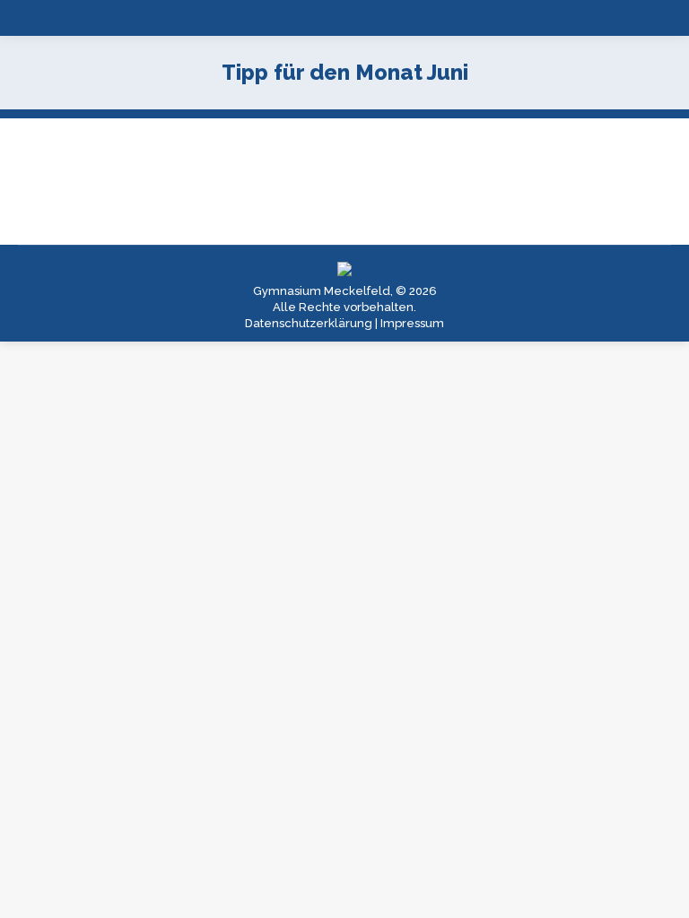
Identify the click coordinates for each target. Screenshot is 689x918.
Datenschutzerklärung (308, 323)
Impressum (412, 323)
